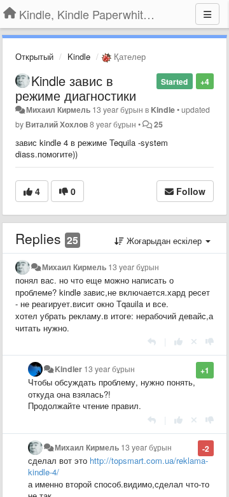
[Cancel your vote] (194, 341)
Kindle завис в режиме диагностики (75, 87)
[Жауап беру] (152, 341)
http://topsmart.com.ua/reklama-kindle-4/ (118, 466)
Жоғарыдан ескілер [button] (164, 240)
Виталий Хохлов (56, 124)
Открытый (34, 56)
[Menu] (207, 14)
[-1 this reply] (209, 341)
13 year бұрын (133, 267)
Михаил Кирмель (58, 109)
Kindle (78, 56)
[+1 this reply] (178, 341)
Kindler (68, 369)
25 (158, 124)
